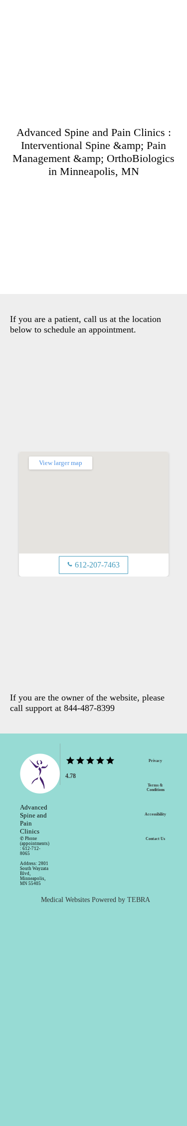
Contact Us (155, 838)
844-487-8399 (89, 708)
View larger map (60, 462)
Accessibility (155, 814)
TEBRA (138, 900)
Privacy (155, 760)
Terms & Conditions (156, 787)
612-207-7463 (93, 564)
